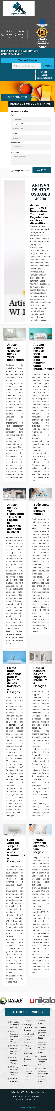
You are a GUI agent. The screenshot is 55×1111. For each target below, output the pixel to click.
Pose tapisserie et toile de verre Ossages (14, 1036)
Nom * (13, 115)
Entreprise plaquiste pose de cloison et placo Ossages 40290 (28, 1054)
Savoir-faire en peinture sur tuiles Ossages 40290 (42, 1047)
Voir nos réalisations (27, 60)
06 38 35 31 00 (21, 34)
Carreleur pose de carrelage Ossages (14, 1050)
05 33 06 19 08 (8, 34)
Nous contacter (16, 97)
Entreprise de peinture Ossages (15, 1024)
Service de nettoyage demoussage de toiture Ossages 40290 (42, 1074)
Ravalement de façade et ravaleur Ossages (28, 1038)
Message (15, 152)
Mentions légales (27, 1107)
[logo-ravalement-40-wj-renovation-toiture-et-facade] (18, 8)
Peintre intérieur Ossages (14, 1060)
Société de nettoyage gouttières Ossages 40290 (42, 1032)
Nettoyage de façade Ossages (28, 1027)
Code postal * (17, 124)
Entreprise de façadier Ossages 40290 (42, 1060)
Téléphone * (16, 142)
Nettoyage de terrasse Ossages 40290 (15, 1071)
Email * (14, 134)
